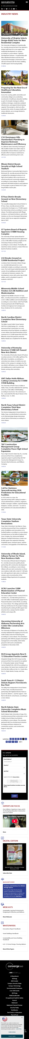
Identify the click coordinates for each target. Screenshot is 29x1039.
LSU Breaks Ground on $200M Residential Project (13, 259)
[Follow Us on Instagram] (11, 9)
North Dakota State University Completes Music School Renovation (13, 709)
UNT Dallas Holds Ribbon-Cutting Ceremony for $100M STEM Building (14, 380)
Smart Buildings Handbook (10, 933)
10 (9, 742)
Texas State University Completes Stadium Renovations (11, 521)
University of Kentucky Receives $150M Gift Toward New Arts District (13, 350)
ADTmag (14, 978)
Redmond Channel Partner (14, 1005)
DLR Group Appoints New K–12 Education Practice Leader (14, 655)
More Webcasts (7, 917)
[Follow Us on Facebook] (9, 9)
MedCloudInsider (14, 995)
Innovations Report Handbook (11, 929)
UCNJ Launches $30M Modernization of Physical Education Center (13, 590)
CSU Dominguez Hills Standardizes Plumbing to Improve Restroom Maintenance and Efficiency (13, 140)
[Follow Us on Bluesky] (6, 9)
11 (13, 742)
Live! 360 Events (14, 991)
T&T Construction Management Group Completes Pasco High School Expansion (14, 447)
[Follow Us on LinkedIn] (2, 8)
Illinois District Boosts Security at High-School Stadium (11, 166)
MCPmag (14, 993)
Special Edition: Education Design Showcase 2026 (14, 868)
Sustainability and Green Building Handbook (12, 939)
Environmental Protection (14, 988)
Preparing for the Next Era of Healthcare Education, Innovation (14, 89)
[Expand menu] (26, 2)
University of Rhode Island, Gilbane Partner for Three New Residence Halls (13, 555)
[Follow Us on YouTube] (14, 9)
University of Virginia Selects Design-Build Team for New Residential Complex (14, 40)
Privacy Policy (16, 777)
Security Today (14, 1007)
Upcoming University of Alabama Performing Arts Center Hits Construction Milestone (12, 624)
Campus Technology (15, 986)
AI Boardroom (14, 976)
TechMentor (14, 1010)
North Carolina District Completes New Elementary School (13, 319)
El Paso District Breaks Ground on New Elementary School (13, 198)
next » (20, 742)
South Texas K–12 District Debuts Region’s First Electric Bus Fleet (14, 682)
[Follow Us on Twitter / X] (4, 8)
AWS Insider (14, 981)
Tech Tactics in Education (14, 1012)
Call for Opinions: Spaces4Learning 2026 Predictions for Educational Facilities (13, 491)
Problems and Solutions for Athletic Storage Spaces (14, 886)
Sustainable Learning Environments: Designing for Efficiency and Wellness (13, 911)
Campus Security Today (14, 983)
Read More (19, 896)
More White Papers (8, 949)
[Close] (22, 1017)
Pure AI (14, 1000)
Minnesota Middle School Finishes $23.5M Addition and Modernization (14, 290)
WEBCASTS (8, 907)
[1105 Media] (14, 972)
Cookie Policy (19, 1028)
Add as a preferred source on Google (10, 5)
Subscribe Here (7, 873)
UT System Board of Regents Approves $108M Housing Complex (14, 231)
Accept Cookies (12, 1036)
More (4, 832)
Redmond (14, 1003)
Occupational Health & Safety (14, 998)
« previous (5, 739)
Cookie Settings (12, 1031)
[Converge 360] (14, 966)
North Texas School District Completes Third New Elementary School (13, 407)
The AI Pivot (14, 1015)
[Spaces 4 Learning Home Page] (7, 2)
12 (16, 742)
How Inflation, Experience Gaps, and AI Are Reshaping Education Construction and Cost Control (14, 810)
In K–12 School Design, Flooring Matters (14, 944)
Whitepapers (9, 925)
